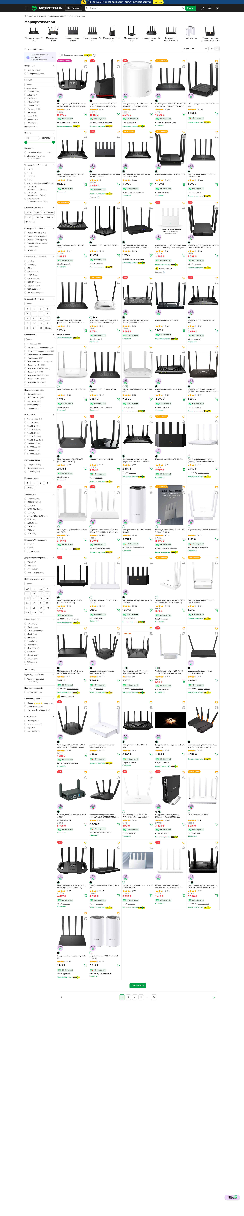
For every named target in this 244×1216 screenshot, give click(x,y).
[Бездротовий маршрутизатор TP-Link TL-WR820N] (203, 575)
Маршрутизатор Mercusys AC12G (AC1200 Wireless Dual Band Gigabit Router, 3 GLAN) (202, 391)
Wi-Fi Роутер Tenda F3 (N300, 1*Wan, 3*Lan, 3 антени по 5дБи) (136, 816)
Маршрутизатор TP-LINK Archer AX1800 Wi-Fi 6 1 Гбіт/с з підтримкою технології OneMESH (71, 176)
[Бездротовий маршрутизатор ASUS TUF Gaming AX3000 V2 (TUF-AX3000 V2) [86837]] (203, 720)
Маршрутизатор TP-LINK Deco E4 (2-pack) (104, 957)
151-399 (32, 271)
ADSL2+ (32, 523)
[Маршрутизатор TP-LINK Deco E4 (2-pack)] (105, 931)
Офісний (33, 401)
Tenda (32, 116)
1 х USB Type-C (35, 440)
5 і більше (30, 488)
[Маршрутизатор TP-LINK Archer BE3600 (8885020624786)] (138, 295)
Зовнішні (33, 472)
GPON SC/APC (34, 509)
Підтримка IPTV (36, 365)
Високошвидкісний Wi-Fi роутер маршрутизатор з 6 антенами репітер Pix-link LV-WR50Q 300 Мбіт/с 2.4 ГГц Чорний (136, 672)
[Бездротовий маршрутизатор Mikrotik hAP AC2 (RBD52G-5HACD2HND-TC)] (170, 790)
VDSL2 (31, 534)
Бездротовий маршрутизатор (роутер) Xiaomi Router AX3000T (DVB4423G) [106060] (202, 461)
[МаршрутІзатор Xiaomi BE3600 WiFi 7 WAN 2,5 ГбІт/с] (170, 505)
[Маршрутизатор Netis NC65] (170, 295)
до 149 (31, 265)
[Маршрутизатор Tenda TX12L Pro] (170, 434)
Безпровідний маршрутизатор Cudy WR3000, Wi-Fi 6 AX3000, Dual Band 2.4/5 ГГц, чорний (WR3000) (203, 887)
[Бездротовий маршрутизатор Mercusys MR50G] (105, 646)
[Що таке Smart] (94, 55)
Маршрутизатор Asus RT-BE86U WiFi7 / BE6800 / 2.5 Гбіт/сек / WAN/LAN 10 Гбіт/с (103, 105)
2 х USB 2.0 (33, 443)
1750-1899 (33, 286)
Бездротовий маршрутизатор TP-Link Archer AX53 (136, 176)
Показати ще (29, 127)
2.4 (31, 176)
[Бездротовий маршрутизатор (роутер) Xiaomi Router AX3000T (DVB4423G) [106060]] (203, 434)
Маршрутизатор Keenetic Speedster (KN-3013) (72, 531)
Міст (31, 565)
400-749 (32, 275)
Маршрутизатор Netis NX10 (101, 459)
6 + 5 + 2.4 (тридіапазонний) (36, 194)
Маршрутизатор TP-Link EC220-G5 (71, 389)
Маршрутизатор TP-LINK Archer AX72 (168, 391)
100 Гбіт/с (50, 217)
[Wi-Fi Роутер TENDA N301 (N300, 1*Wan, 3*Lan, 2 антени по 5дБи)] (170, 646)
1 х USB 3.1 (33, 433)
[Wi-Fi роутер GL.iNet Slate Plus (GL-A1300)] (72, 790)
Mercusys (33, 109)
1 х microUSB (34, 419)
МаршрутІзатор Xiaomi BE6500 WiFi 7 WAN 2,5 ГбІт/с (105, 176)
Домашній (34, 394)
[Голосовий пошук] (182, 8)
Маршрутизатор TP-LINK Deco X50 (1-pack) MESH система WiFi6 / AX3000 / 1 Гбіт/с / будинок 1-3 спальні (137, 105)
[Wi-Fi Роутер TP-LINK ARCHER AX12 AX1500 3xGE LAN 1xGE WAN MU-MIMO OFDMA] (170, 79)
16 (41, 323)
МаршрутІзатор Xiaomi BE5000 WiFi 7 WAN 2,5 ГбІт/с (137, 887)
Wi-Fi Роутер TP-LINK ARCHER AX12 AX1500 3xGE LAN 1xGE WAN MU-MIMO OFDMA (170, 105)
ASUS (32, 95)
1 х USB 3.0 (33, 429)
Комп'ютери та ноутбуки (38, 16)
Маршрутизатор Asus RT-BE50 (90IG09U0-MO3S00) (69, 602)
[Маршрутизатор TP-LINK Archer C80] (105, 364)
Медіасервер (34, 358)
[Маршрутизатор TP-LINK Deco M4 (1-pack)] (138, 505)
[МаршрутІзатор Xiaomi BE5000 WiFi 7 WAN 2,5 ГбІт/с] (138, 860)
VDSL (30, 530)
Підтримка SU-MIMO (38, 375)
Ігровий (32, 408)
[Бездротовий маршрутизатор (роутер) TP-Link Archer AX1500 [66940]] (138, 434)
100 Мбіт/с (30, 222)
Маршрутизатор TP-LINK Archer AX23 (201, 322)
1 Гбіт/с (28, 212)
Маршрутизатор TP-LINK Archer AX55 (70, 247)
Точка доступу (35, 572)
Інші (31, 250)
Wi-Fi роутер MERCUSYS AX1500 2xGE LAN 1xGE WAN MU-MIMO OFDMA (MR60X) (71, 746)
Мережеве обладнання (59, 16)
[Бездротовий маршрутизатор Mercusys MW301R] (105, 720)
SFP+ (31, 513)
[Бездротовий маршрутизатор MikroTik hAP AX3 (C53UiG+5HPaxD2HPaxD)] (203, 646)
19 (47, 594)
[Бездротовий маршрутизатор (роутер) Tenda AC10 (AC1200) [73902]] (138, 220)
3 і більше (33, 551)
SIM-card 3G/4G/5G (37, 516)
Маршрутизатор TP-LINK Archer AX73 (136, 746)
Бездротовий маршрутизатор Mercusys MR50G (102, 672)
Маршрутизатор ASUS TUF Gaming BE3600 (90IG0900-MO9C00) (71, 887)
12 (47, 318)
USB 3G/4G (34, 502)
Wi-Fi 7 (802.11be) (36, 233)
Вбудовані (34, 465)
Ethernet (33, 499)
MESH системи (35, 398)
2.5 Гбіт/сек (48, 212)
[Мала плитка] (217, 48)
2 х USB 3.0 (33, 447)
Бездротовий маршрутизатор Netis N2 (71, 957)
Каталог (76, 8)
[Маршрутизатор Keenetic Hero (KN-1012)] (138, 364)
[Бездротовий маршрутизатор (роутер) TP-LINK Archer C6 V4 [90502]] (72, 295)
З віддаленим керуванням (40, 354)
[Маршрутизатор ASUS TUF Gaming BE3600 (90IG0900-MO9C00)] (72, 860)
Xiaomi (32, 98)
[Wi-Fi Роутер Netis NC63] (203, 790)
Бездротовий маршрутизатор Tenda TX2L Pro (137, 602)
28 (41, 328)
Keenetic (33, 105)
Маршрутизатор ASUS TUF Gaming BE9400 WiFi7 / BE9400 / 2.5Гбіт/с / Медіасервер (71, 105)
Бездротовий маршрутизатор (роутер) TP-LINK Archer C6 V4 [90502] (70, 322)
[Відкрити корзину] (217, 8)
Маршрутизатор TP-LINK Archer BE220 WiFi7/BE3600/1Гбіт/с (70, 672)
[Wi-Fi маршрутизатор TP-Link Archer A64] (203, 79)
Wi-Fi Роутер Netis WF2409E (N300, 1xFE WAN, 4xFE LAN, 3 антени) (170, 602)
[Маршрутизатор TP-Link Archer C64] (170, 149)
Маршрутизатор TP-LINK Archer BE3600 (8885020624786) (136, 322)
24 (34, 328)
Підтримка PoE (35, 372)
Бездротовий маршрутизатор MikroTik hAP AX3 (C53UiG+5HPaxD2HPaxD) (200, 672)
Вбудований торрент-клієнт (40, 351)
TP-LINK (33, 91)
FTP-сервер (34, 344)
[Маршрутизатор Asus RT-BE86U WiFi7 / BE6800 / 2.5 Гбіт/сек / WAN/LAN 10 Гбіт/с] (105, 79)
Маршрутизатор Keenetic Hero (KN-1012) (137, 391)
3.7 (27, 589)
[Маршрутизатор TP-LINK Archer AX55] (72, 220)
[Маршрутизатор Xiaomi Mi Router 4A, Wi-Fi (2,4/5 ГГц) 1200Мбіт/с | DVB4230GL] (105, 505)
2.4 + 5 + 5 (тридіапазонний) (36, 188)
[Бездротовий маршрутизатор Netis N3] (105, 860)
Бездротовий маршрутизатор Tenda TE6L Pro (170, 746)
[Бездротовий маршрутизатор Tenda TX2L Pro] (138, 575)
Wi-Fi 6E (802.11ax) (37, 243)
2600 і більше (35, 293)
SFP (31, 506)
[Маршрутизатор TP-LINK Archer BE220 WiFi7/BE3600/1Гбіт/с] (72, 646)
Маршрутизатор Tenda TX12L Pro (168, 459)
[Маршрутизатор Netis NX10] (105, 434)
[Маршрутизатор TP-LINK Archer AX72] (170, 364)
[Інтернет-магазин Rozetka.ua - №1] (47, 8)
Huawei (32, 119)
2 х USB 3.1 (33, 450)
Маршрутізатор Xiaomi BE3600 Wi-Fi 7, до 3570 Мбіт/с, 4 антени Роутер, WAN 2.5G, (170, 247)
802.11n (32, 247)
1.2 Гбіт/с (37, 212)
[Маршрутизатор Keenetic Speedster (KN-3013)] (72, 505)
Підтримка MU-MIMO (38, 368)
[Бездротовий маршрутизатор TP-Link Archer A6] (203, 149)
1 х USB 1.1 (32, 422)
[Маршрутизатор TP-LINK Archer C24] (203, 505)
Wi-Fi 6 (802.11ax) (37, 240)
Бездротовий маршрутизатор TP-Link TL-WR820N (201, 602)
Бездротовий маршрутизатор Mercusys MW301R (102, 746)
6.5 (40, 589)
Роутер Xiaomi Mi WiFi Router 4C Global (103, 602)
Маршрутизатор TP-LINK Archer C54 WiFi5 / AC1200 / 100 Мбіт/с (203, 247)
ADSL (31, 519)
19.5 (27, 598)
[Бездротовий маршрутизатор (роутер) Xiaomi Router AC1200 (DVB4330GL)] (170, 860)
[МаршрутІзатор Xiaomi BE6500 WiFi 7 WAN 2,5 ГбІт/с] (105, 149)
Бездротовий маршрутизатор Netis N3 (104, 887)
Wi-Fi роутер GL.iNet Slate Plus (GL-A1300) (72, 816)
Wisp (31, 562)
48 (34, 603)
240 (40, 613)
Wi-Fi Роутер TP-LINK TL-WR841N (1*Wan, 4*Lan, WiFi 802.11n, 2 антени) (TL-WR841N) (104, 322)
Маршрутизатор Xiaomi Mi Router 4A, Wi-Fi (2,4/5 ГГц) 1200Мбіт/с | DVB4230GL (104, 531)
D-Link (32, 123)
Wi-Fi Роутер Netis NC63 (198, 815)
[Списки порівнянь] (209, 8)
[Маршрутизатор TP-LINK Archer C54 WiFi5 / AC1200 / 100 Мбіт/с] (203, 220)
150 (30, 268)
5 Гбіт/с (29, 217)
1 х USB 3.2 (34, 436)
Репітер (32, 569)
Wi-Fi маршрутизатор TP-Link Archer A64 (203, 105)
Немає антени (35, 468)
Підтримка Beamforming (39, 361)
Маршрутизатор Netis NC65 (167, 320)
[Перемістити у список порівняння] (86, 66)
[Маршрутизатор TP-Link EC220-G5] (72, 364)
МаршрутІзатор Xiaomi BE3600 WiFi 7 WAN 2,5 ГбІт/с (170, 531)
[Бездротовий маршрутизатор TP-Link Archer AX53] (138, 149)
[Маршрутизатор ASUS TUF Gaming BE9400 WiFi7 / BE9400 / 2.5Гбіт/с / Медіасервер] (72, 79)
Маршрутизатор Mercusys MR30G (104, 245)
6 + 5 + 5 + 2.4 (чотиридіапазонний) (37, 200)
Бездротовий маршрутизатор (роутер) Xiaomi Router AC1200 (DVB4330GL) (168, 887)
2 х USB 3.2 (33, 454)
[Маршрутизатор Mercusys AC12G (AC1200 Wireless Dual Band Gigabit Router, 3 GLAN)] (203, 364)
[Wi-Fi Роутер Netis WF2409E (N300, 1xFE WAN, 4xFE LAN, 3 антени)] (170, 575)
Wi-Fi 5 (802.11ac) (37, 236)
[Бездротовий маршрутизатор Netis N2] (72, 931)
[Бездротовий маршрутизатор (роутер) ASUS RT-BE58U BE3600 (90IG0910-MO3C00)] (105, 790)
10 (34, 318)
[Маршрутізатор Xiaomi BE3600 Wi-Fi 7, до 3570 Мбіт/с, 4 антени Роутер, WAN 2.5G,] (170, 220)
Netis (31, 112)
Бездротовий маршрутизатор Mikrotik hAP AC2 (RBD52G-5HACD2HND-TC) (167, 816)
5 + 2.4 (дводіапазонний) (40, 183)
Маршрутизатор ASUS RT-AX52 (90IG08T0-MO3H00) (70, 461)
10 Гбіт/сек (38, 217)
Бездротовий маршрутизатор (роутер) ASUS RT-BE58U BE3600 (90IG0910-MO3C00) (104, 816)
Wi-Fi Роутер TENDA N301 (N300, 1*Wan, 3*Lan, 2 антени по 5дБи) (169, 672)
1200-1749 (33, 282)
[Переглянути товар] (58, 101)
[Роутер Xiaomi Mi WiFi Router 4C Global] (105, 575)
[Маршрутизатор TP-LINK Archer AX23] (203, 295)
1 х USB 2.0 (33, 426)
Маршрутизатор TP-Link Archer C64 (170, 174)
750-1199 (33, 278)
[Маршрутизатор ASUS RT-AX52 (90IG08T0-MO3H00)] (72, 434)
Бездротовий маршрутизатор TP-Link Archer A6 (201, 176)
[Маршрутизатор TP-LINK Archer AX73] (138, 720)
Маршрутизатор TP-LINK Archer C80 (103, 391)
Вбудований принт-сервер (40, 347)
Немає (48, 328)
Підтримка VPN (36, 379)
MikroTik (33, 102)
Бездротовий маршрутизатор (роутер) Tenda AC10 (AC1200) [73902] (135, 247)
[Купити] (86, 114)
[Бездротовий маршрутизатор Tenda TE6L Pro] (170, 720)
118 (154, 997)
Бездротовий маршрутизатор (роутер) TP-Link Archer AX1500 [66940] (136, 461)
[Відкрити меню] (26, 8)
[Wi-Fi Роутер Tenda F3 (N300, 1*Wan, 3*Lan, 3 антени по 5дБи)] (138, 790)
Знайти (190, 8)
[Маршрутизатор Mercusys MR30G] (105, 220)
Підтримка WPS (36, 382)
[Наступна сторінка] (214, 997)
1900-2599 (33, 289)
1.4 (30, 169)
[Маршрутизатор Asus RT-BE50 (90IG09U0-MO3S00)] (72, 575)
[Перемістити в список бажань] (86, 61)
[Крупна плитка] (212, 48)
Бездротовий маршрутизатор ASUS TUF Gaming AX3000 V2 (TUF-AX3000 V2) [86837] (202, 746)
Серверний (34, 405)
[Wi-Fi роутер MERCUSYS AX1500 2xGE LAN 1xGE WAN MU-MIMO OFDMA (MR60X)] (72, 720)
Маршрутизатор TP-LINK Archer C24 (203, 530)
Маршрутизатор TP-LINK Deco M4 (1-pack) (137, 531)
